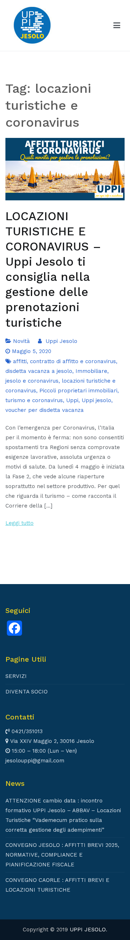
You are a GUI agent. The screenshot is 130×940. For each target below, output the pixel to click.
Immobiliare (91, 371)
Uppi (72, 400)
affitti (20, 361)
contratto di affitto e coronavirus (73, 361)
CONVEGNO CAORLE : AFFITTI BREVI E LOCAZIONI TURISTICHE (57, 885)
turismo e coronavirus (34, 400)
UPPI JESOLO (88, 929)
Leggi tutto (19, 523)
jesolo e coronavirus (31, 381)
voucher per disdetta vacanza (44, 410)
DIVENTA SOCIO (26, 691)
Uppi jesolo (96, 400)
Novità (21, 341)
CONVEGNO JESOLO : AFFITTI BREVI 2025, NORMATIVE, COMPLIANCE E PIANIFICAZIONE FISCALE (62, 855)
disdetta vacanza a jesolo (38, 371)
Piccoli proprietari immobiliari (78, 390)
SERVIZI (16, 676)
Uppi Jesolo (61, 341)
